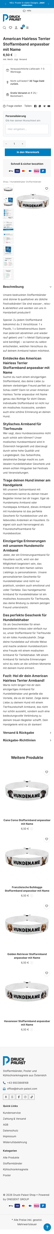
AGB (5, 1124)
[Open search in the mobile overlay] (4, 27)
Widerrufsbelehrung (15, 1142)
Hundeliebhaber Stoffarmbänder (25, 182)
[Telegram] (44, 106)
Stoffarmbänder (12, 1163)
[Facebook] (35, 106)
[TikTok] (31, 1097)
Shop (5, 182)
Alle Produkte (11, 1157)
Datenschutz (10, 1130)
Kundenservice (12, 1112)
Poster (7, 1175)
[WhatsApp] (40, 106)
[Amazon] (6, 1097)
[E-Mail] (48, 106)
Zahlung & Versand (14, 1118)
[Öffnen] (27, 27)
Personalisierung (16, 116)
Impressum (9, 1136)
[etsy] (12, 1097)
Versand (23, 59)
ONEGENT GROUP (18, 1199)
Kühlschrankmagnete (15, 1169)
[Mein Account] (16, 28)
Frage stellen (14, 106)
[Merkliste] (10, 27)
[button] (27, 286)
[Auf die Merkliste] (47, 189)
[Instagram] (25, 1097)
